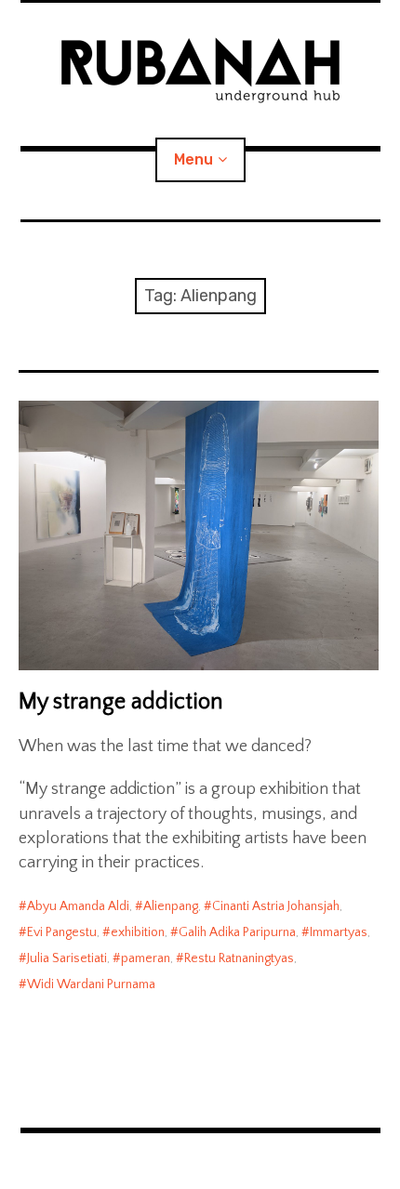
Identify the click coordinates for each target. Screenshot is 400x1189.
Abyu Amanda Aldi (78, 906)
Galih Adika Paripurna (237, 932)
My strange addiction (121, 702)
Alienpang (170, 906)
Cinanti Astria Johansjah (276, 906)
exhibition (138, 932)
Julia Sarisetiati (67, 958)
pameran (145, 958)
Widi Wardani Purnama (91, 984)
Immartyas (338, 932)
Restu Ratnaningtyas (239, 958)
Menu (193, 159)
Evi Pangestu (62, 932)
